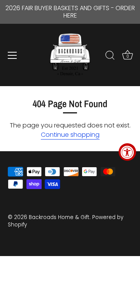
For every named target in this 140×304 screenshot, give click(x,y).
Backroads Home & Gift (59, 217)
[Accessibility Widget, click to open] (127, 152)
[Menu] (12, 55)
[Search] (110, 56)
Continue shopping (70, 134)
